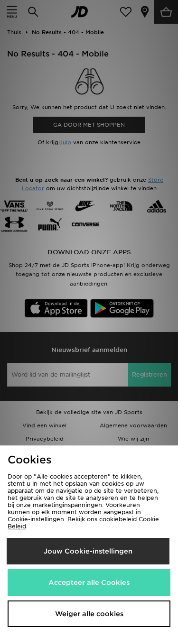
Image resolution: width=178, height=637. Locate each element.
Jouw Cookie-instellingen (88, 551)
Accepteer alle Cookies (89, 582)
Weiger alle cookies (89, 614)
